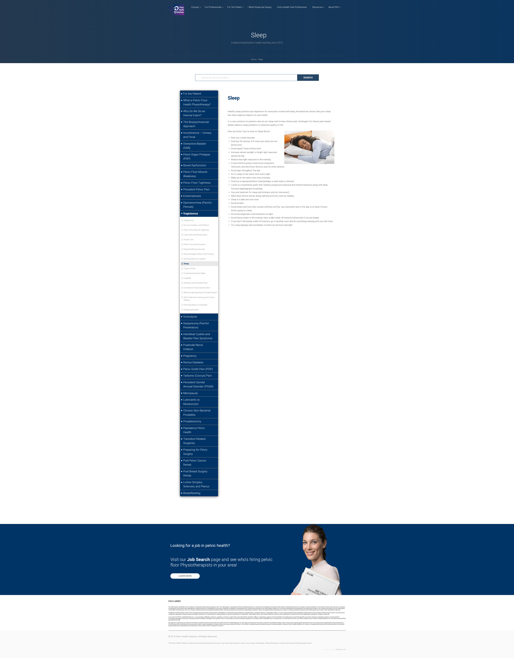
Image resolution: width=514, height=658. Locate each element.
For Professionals (213, 7)
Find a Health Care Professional (292, 7)
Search (308, 77)
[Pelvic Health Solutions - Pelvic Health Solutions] (176, 12)
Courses (195, 7)
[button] (185, 576)
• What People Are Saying (259, 7)
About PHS (333, 7)
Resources (317, 7)
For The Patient (234, 7)
